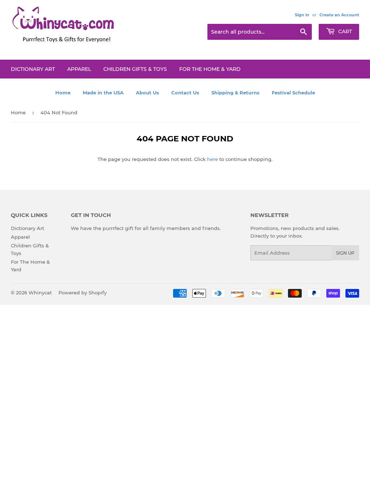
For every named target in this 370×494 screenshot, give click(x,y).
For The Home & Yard (210, 69)
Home (62, 92)
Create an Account (339, 14)
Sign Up (345, 253)
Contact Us (185, 92)
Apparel (79, 69)
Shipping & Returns (235, 92)
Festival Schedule (293, 92)
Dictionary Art (33, 69)
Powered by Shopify (83, 292)
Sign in (302, 14)
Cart (344, 31)
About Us (147, 92)
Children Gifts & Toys (135, 69)
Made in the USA (103, 92)
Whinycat (40, 292)
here (212, 159)
